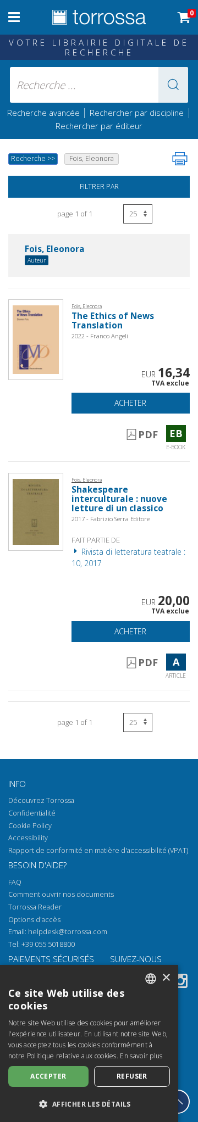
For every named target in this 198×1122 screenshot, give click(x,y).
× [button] (166, 978)
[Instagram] (180, 983)
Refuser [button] (132, 1076)
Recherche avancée (44, 112)
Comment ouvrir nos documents (61, 894)
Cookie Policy (30, 825)
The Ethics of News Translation (113, 320)
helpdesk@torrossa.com (67, 931)
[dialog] (89, 1043)
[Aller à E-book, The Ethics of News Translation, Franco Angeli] (36, 338)
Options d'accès (34, 919)
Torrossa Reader (35, 907)
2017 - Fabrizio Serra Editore (111, 519)
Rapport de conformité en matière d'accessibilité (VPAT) (98, 850)
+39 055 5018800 (48, 944)
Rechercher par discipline (137, 112)
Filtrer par (99, 186)
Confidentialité (32, 813)
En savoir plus (141, 1055)
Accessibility (28, 837)
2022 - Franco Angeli (100, 336)
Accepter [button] (48, 1076)
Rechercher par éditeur (99, 125)
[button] (173, 85)
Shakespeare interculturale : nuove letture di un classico (119, 499)
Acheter (130, 403)
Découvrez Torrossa (41, 800)
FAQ (14, 882)
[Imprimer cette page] (180, 159)
